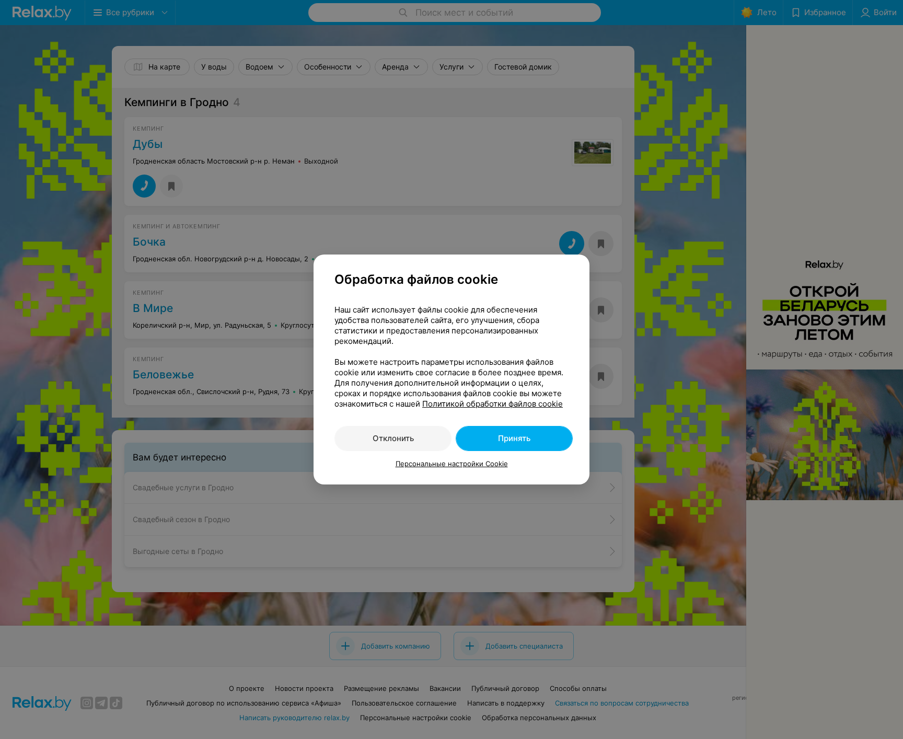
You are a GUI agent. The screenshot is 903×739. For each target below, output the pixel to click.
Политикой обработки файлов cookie (492, 404)
